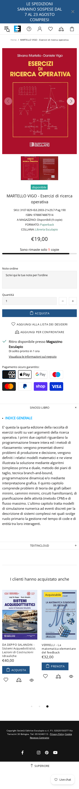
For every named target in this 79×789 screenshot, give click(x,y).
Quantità (8, 295)
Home (14, 39)
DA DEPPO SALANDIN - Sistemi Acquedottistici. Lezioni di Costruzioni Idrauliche (19, 650)
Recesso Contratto (39, 737)
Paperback (47, 225)
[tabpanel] (20, 641)
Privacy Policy (57, 734)
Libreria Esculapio (17, 29)
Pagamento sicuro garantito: (20, 367)
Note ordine (10, 268)
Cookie (68, 734)
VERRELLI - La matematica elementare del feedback (59, 648)
